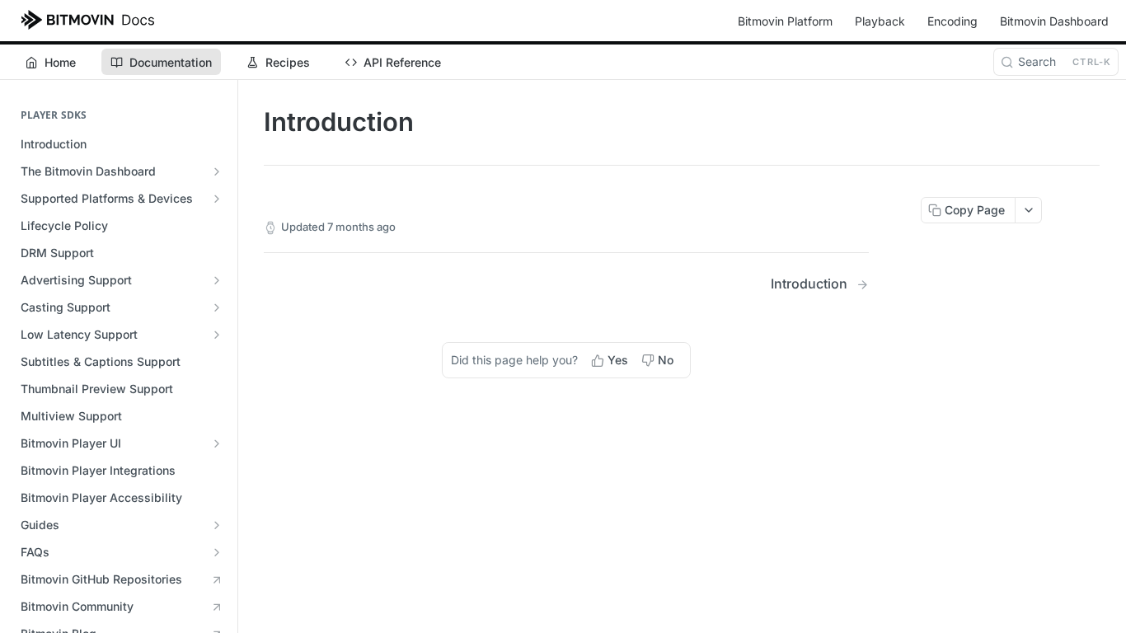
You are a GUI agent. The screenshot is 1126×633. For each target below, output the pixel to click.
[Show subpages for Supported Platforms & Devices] (216, 198)
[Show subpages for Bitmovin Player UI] (216, 443)
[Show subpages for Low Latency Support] (216, 334)
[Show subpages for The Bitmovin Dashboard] (216, 171)
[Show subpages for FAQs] (216, 552)
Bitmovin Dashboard (1054, 21)
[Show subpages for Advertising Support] (216, 280)
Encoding (952, 21)
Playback (880, 21)
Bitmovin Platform (785, 21)
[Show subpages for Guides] (216, 525)
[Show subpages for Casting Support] (216, 307)
